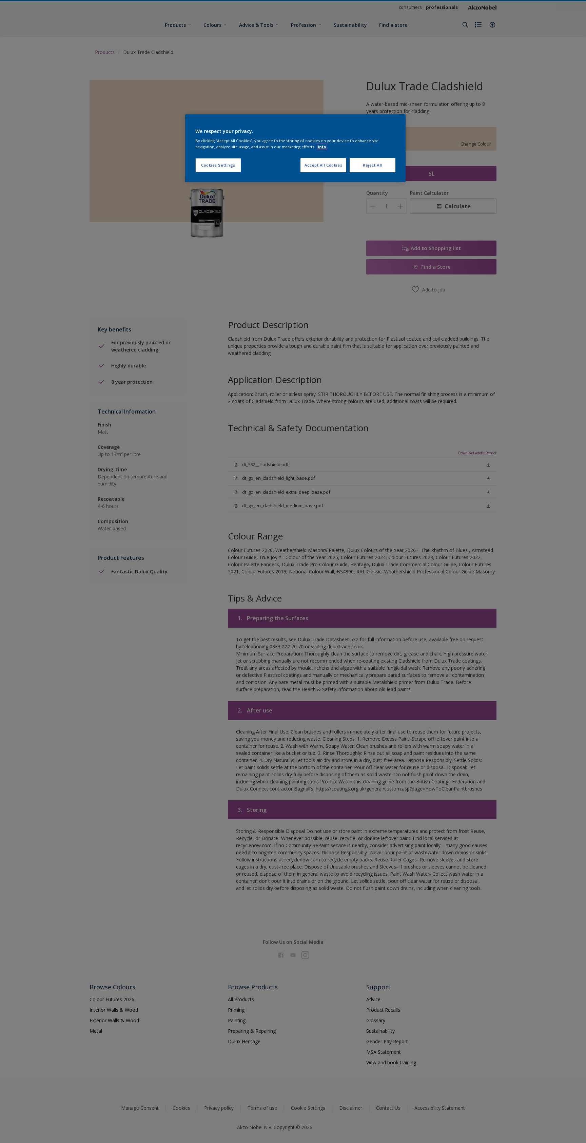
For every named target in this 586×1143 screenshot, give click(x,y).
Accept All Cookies (323, 165)
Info (322, 146)
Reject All (372, 165)
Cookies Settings (218, 165)
